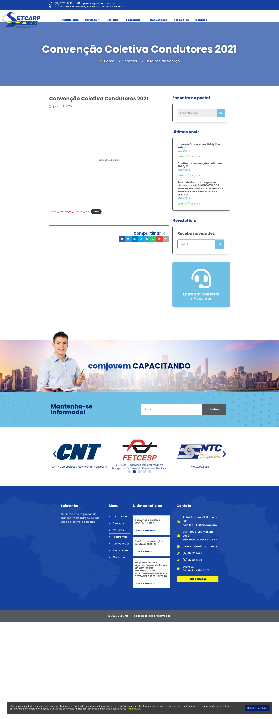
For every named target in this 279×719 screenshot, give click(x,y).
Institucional (70, 20)
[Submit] (219, 244)
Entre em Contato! (201, 294)
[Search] (221, 113)
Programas (132, 20)
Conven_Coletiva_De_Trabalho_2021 (69, 211)
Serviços (91, 20)
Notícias (112, 20)
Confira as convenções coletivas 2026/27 (199, 164)
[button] (55, 454)
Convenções (158, 20)
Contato (201, 20)
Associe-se (181, 20)
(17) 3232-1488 (201, 299)
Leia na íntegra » (188, 156)
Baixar (96, 211)
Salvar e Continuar (257, 708)
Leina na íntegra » (145, 530)
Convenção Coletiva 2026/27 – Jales (198, 146)
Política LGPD (134, 708)
